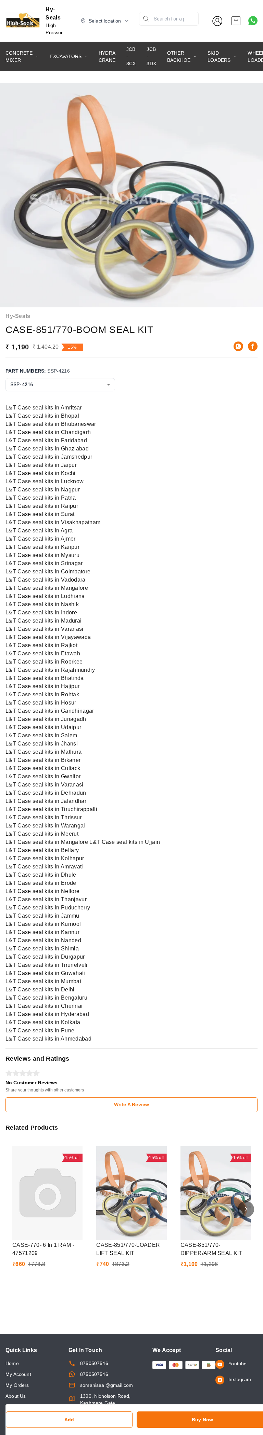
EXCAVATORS (66, 56)
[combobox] (60, 384)
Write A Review (131, 1104)
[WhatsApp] (238, 346)
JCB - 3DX (151, 56)
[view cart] (235, 21)
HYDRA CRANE (107, 56)
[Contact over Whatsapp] (253, 20)
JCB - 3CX (131, 56)
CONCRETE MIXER (19, 56)
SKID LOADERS (219, 56)
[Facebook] (253, 346)
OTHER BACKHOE (178, 56)
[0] (235, 21)
